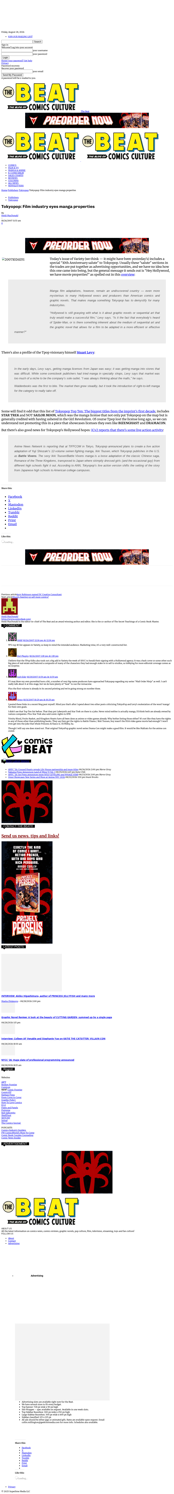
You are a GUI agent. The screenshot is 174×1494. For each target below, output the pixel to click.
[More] (92, 228)
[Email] (68, 228)
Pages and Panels (9, 1107)
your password (40, 54)
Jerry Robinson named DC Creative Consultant (39, 594)
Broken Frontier (9, 1084)
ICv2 (3, 1105)
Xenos (20, 699)
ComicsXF (6, 1092)
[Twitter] (19, 228)
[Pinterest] (31, 228)
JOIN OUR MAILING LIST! (20, 36)
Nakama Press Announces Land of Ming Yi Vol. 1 (31, 772)
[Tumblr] (80, 228)
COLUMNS (13, 180)
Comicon (5, 1087)
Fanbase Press (8, 1095)
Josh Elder (22, 677)
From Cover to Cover (11, 1097)
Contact (12, 1241)
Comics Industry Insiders (13, 1130)
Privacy (5, 63)
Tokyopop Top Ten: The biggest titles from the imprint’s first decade (105, 411)
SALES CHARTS (15, 175)
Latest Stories (21, 761)
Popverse (5, 1110)
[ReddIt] (55, 228)
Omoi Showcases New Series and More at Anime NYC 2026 (36, 777)
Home (4, 190)
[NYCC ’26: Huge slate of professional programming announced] (8, 1054)
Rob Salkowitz (8, 1112)
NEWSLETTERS (16, 185)
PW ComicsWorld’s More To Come (17, 1132)
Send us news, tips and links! (30, 836)
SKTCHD (5, 1118)
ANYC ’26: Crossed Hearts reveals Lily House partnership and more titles (43, 769)
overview (127, 274)
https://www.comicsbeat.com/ (16, 619)
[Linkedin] (43, 228)
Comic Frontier (14, 1089)
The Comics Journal (11, 1123)
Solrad (4, 1120)
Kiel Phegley (23, 656)
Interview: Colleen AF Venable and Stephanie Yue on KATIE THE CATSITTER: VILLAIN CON (53, 1038)
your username (40, 50)
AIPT (3, 1082)
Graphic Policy (8, 1100)
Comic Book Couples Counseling (17, 1135)
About (11, 1238)
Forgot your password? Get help (16, 60)
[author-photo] (9, 614)
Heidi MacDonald (9, 215)
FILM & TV (13, 167)
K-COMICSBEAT (16, 173)
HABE (20, 640)
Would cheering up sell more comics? (31, 597)
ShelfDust (6, 1115)
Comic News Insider (11, 1138)
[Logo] (41, 160)
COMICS (12, 165)
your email (38, 71)
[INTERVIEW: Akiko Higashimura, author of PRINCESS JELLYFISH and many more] (31, 990)
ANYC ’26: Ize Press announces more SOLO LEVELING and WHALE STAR (43, 774)
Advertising (14, 1243)
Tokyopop (24, 190)
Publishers (13, 190)
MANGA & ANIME (16, 170)
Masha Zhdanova (9, 1001)
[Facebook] (7, 228)
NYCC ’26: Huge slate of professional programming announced (37, 1059)
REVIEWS (13, 178)
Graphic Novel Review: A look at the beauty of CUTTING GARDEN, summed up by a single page (56, 1017)
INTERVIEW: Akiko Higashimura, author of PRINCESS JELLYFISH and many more (48, 996)
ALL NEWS (13, 183)
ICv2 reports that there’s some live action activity (127, 430)
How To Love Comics (11, 1102)
